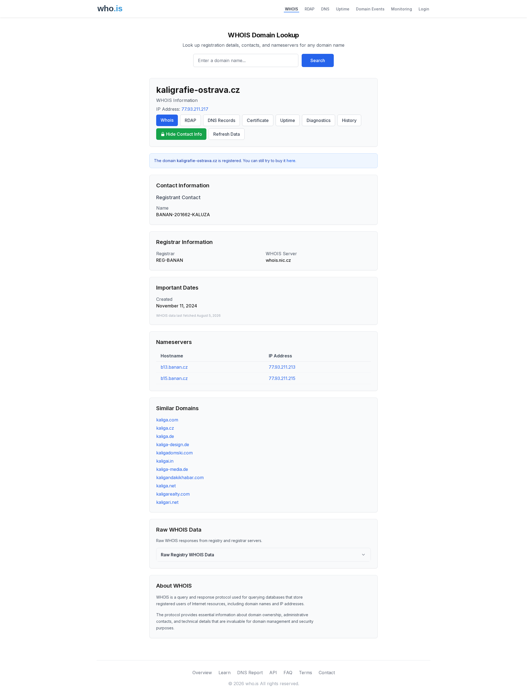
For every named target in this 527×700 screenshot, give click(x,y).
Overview (202, 672)
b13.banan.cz (174, 367)
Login (424, 9)
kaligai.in (164, 461)
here (291, 160)
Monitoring (401, 9)
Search (317, 60)
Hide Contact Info (184, 134)
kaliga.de (165, 436)
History (349, 120)
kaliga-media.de (172, 469)
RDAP (310, 9)
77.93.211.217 (194, 109)
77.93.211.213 (282, 367)
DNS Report (250, 672)
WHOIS (291, 9)
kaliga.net (166, 485)
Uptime (342, 9)
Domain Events (370, 9)
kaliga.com (167, 420)
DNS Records (221, 120)
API (273, 672)
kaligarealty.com (173, 494)
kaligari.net (167, 502)
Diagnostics (318, 120)
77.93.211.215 (282, 378)
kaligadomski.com (174, 452)
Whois (167, 120)
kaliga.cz (165, 428)
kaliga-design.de (172, 444)
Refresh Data (226, 134)
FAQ (288, 672)
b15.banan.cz (174, 378)
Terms (305, 672)
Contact (327, 672)
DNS (325, 9)
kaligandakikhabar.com (180, 477)
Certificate (258, 120)
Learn (224, 672)
